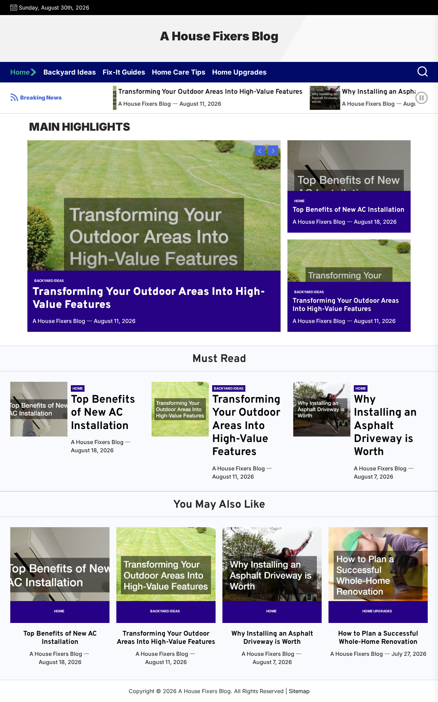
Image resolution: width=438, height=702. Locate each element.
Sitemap (299, 691)
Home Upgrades (239, 72)
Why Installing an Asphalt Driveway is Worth (385, 426)
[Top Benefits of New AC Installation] (349, 186)
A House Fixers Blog (219, 36)
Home (20, 72)
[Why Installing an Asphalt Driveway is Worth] (303, 98)
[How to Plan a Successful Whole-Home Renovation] (378, 575)
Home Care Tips (178, 72)
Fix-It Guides (124, 72)
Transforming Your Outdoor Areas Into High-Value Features (186, 92)
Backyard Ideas (69, 72)
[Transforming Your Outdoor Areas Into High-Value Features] (154, 236)
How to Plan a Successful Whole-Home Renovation (378, 638)
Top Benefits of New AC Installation (348, 210)
